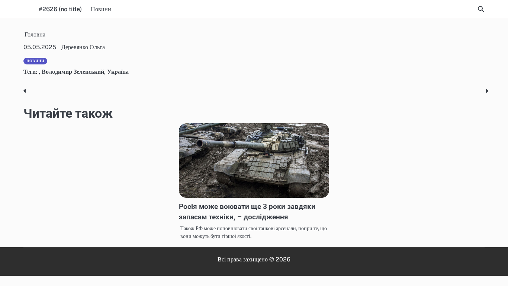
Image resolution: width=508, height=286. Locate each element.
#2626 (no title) (60, 9)
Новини (101, 9)
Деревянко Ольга (83, 47)
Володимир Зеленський (73, 71)
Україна (118, 71)
